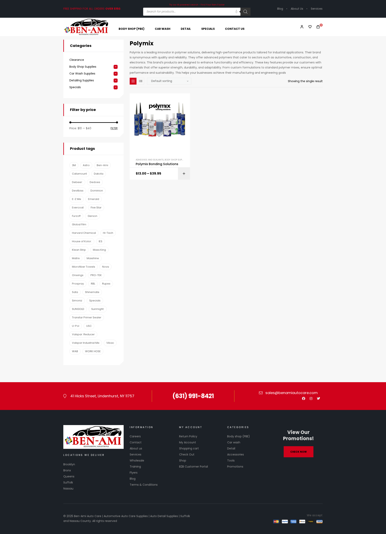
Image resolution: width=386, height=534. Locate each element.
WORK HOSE (93, 351)
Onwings (77, 275)
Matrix (76, 258)
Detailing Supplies (81, 80)
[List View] (140, 81)
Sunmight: (97, 309)
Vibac (110, 343)
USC (89, 326)
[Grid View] (133, 81)
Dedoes (95, 182)
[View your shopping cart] (317, 27)
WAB (75, 351)
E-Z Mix (76, 199)
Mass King (99, 250)
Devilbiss (77, 190)
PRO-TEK (96, 275)
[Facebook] (303, 398)
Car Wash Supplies (82, 74)
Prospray (78, 284)
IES (100, 241)
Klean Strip (79, 250)
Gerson (92, 216)
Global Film (79, 224)
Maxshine (93, 258)
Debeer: (77, 182)
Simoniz (77, 300)
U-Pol (75, 326)
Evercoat (78, 207)
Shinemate (92, 292)
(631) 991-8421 (193, 396)
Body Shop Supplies (176, 159)
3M (74, 165)
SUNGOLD (78, 309)
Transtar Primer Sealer (86, 317)
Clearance (76, 60)
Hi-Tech (108, 233)
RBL (93, 284)
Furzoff (76, 216)
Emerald (93, 199)
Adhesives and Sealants (150, 159)
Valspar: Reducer (83, 334)
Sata (75, 292)
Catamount (79, 174)
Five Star (96, 207)
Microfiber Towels (83, 267)
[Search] (245, 12)
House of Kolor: (82, 241)
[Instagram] (311, 398)
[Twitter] (318, 398)
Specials (75, 87)
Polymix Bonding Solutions (157, 164)
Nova (105, 267)
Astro (86, 165)
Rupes (106, 284)
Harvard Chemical (84, 233)
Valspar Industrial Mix (85, 343)
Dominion (96, 190)
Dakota (98, 174)
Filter (114, 128)
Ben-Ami (102, 165)
